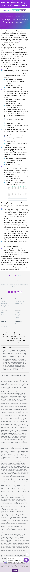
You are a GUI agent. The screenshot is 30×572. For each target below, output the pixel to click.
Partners (17, 323)
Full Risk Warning (9, 333)
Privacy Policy (19, 333)
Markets (3, 301)
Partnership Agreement (13, 338)
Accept (15, 570)
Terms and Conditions (19, 334)
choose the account (6, 268)
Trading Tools (4, 303)
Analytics (17, 317)
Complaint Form (21, 340)
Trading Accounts (19, 301)
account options (18, 41)
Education (17, 312)
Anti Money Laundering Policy (9, 336)
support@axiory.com (15, 280)
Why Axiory (4, 323)
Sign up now (19, 7)
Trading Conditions (6, 306)
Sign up (23, 10)
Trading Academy (19, 314)
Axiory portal (16, 10)
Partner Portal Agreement (9, 340)
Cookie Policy (24, 566)
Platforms (3, 312)
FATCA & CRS (22, 336)
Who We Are (4, 326)
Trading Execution (7, 334)
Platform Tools (5, 314)
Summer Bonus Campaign (15, 342)
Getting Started (19, 303)
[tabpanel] (15, 20)
